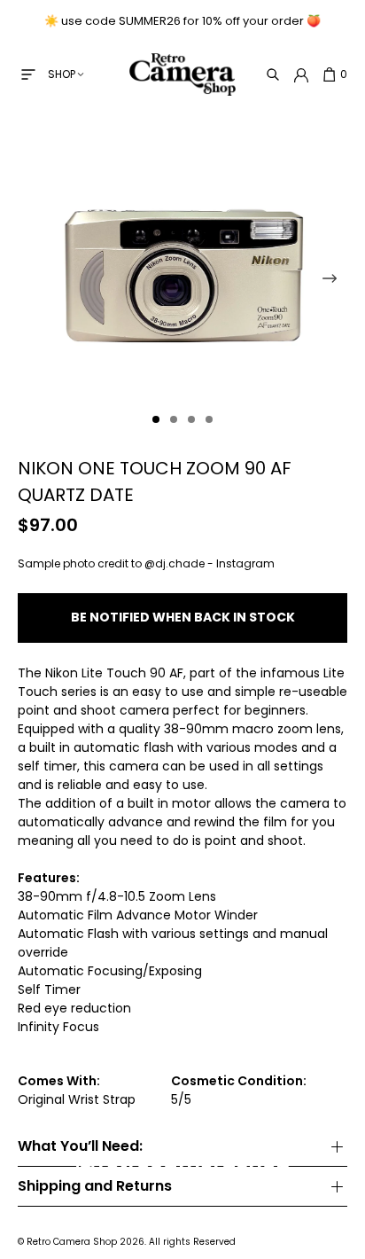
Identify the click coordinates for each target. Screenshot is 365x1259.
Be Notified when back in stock (183, 617)
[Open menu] (28, 74)
